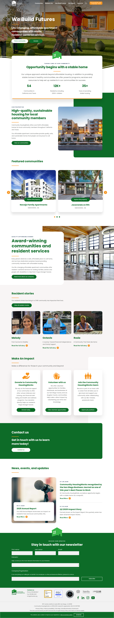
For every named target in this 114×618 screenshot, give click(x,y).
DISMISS (78, 615)
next (105, 192)
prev (8, 192)
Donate (36, 41)
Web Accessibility (49, 608)
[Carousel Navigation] (57, 192)
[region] (57, 615)
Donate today (26, 410)
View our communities (21, 143)
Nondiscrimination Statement (69, 608)
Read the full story (18, 345)
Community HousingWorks (17, 3)
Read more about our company (24, 276)
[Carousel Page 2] (57, 217)
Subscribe (92, 578)
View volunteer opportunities (57, 410)
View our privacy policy (66, 615)
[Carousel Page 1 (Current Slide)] (54, 217)
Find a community (19, 41)
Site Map (57, 608)
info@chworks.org (32, 596)
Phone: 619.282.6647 (32, 592)
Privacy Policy (39, 608)
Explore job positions (88, 410)
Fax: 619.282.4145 (31, 594)
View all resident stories (21, 305)
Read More (21, 517)
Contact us (20, 450)
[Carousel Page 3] (59, 217)
